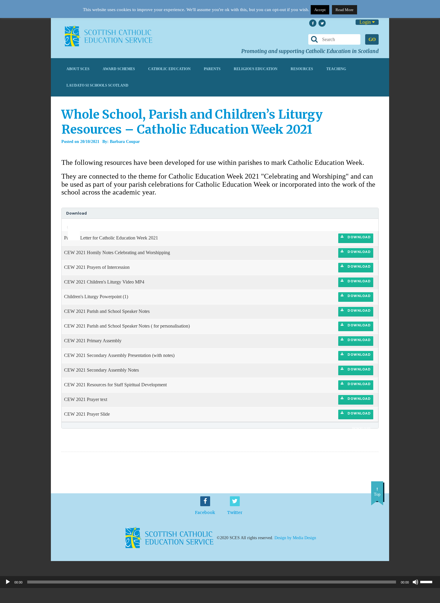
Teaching (336, 69)
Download (358, 237)
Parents (212, 69)
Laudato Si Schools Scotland (97, 85)
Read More (344, 9)
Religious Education (255, 69)
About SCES (77, 69)
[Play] (8, 582)
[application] (71, 225)
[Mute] (415, 582)
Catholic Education (169, 69)
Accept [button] (320, 9)
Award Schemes (119, 69)
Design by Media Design (295, 537)
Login (365, 22)
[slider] (71, 223)
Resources (302, 69)
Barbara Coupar (125, 141)
